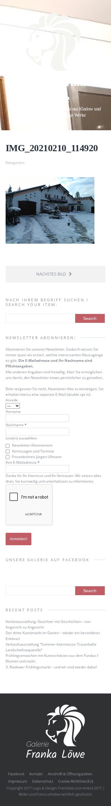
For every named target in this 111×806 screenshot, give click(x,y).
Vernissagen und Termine (32, 451)
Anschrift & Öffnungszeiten (70, 773)
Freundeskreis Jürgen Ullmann (36, 456)
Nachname (16, 424)
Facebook (16, 773)
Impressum (17, 781)
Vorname (13, 411)
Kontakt (36, 773)
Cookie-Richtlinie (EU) (75, 781)
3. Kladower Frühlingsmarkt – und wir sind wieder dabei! (51, 667)
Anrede (12, 400)
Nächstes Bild (51, 274)
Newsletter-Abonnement (31, 445)
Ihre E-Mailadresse (23, 462)
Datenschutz (42, 781)
